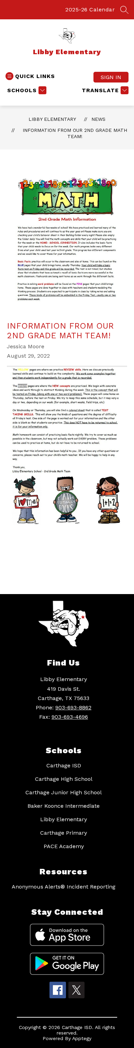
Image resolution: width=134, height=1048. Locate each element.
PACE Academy (64, 846)
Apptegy (81, 1038)
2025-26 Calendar (90, 9)
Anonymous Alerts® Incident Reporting (63, 886)
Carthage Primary (63, 832)
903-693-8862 (73, 707)
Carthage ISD (63, 765)
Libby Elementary (52, 119)
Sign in (111, 77)
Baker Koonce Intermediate (63, 806)
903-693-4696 (70, 717)
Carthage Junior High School (63, 792)
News (98, 119)
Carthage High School (63, 779)
